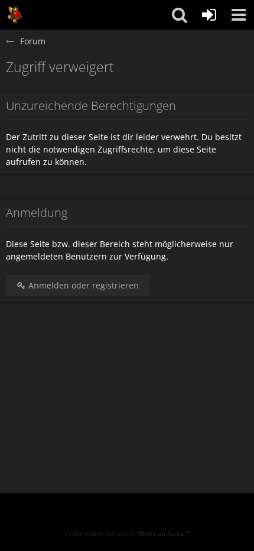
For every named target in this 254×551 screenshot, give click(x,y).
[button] (238, 15)
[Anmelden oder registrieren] (209, 15)
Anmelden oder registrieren (82, 285)
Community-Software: (127, 534)
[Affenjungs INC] (15, 15)
